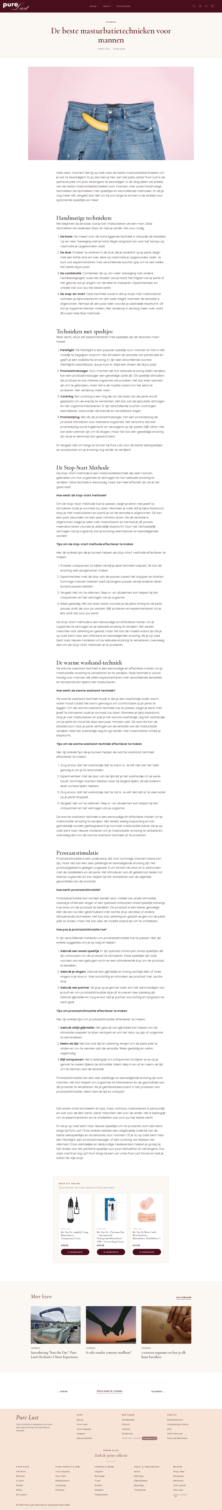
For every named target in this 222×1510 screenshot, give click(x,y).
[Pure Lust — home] (16, 6)
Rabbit (19, 1485)
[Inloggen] (200, 6)
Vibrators (21, 1471)
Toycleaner (140, 1490)
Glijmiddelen (140, 1480)
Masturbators (62, 1480)
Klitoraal (20, 1476)
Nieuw (80, 1419)
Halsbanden (101, 1494)
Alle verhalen (183, 1297)
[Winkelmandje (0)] (212, 6)
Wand (19, 1490)
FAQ (169, 1429)
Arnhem (126, 1429)
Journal (111, 22)
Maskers (99, 1490)
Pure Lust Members (177, 1438)
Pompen (59, 1490)
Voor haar (82, 1424)
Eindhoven (127, 1433)
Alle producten (84, 1438)
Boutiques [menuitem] (124, 6)
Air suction (21, 1494)
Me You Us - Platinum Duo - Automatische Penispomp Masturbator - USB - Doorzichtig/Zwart (110, 1237)
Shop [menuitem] (93, 6)
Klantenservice (175, 1419)
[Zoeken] (194, 6)
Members (178, 1480)
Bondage (100, 1476)
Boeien (98, 1485)
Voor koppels (84, 1429)
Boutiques (178, 1476)
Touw (97, 1480)
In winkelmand (75, 1252)
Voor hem (60, 1476)
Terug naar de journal (109, 1391)
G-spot (20, 1480)
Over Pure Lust (174, 1433)
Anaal (137, 1471)
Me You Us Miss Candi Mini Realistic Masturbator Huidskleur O (146, 1235)
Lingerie (81, 1433)
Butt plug (138, 1476)
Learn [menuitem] (106, 6)
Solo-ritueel (179, 1485)
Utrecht (126, 1424)
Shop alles (178, 1471)
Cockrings (60, 1485)
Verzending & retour (178, 1424)
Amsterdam (128, 1419)
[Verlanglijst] (206, 6)
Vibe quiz (178, 1490)
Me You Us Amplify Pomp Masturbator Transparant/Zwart (74, 1235)
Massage (139, 1485)
